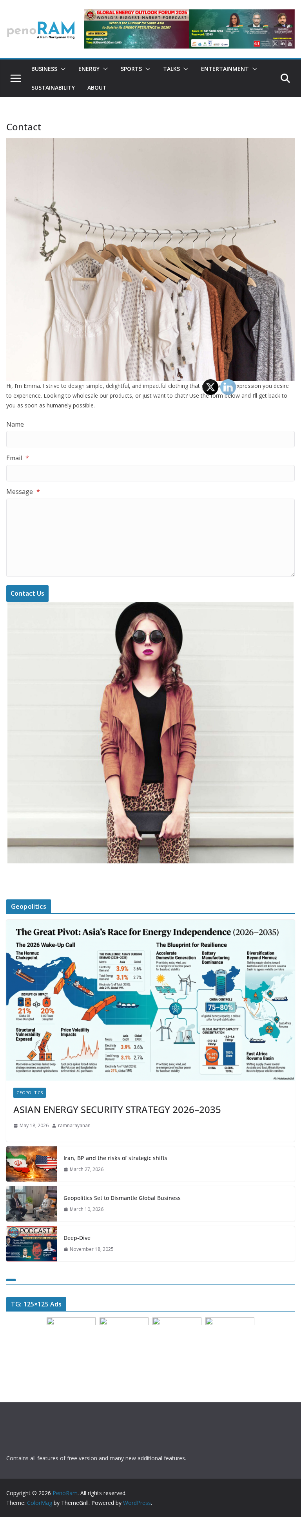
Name (15, 424)
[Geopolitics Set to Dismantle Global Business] (31, 1204)
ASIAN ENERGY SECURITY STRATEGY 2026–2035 (117, 1109)
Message (23, 491)
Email (17, 458)
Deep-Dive (77, 1237)
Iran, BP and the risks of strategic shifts (115, 1158)
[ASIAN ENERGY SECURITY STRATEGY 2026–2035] (150, 1000)
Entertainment (225, 68)
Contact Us (27, 593)
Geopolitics (29, 1092)
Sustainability (53, 87)
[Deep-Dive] (31, 1243)
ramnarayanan (74, 1125)
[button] (61, 68)
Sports (131, 68)
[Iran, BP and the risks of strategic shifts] (31, 1164)
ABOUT (97, 87)
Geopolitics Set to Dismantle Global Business (122, 1198)
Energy (89, 68)
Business (44, 68)
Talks (171, 68)
